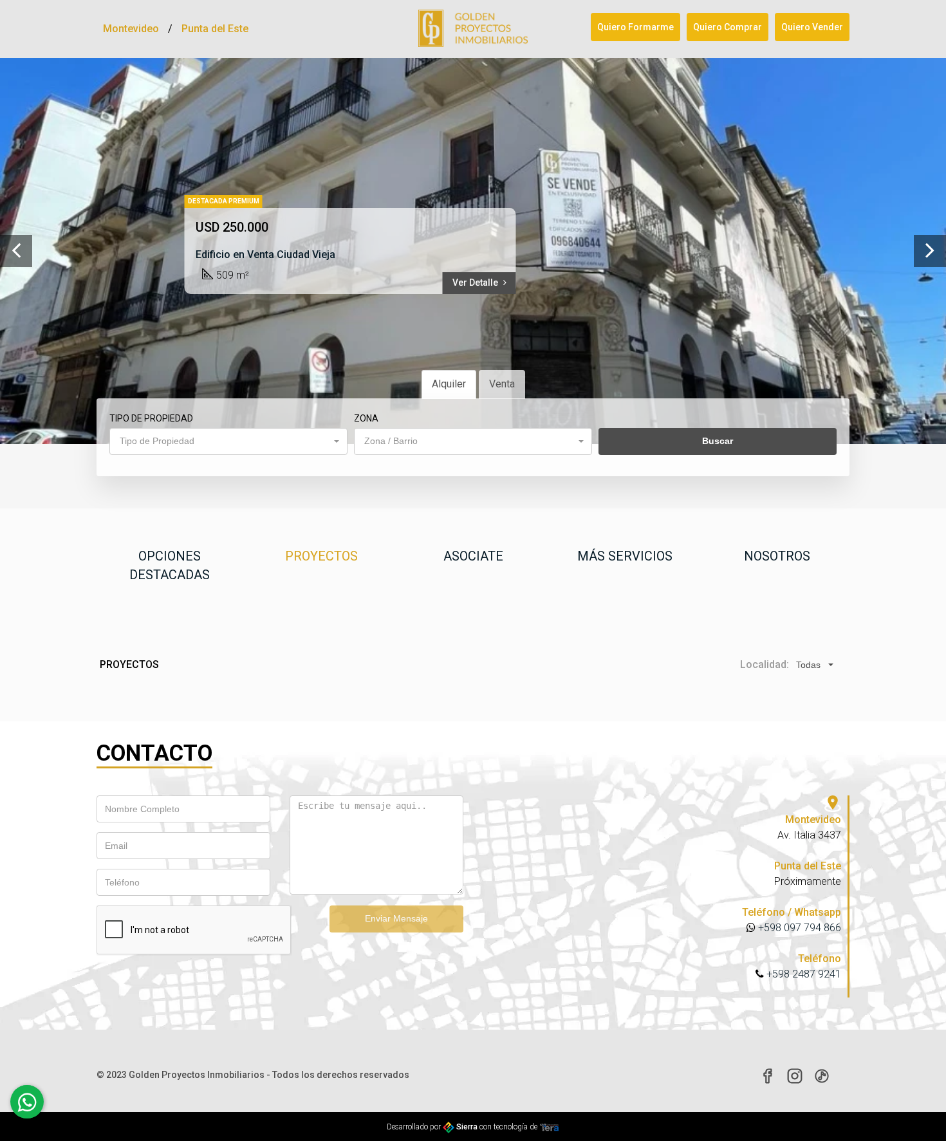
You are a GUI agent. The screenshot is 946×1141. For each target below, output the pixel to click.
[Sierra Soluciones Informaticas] (549, 1126)
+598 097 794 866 (798, 928)
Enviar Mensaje (396, 918)
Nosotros (777, 556)
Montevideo (131, 29)
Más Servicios (624, 556)
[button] (228, 441)
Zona (366, 418)
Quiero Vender (812, 27)
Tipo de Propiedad (151, 418)
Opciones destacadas (169, 565)
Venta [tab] (502, 384)
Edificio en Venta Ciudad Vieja (265, 254)
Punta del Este (214, 29)
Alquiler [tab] (449, 384)
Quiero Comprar (727, 27)
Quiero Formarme (635, 27)
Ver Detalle (476, 282)
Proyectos (321, 556)
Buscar (717, 441)
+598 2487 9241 (802, 974)
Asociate (473, 556)
